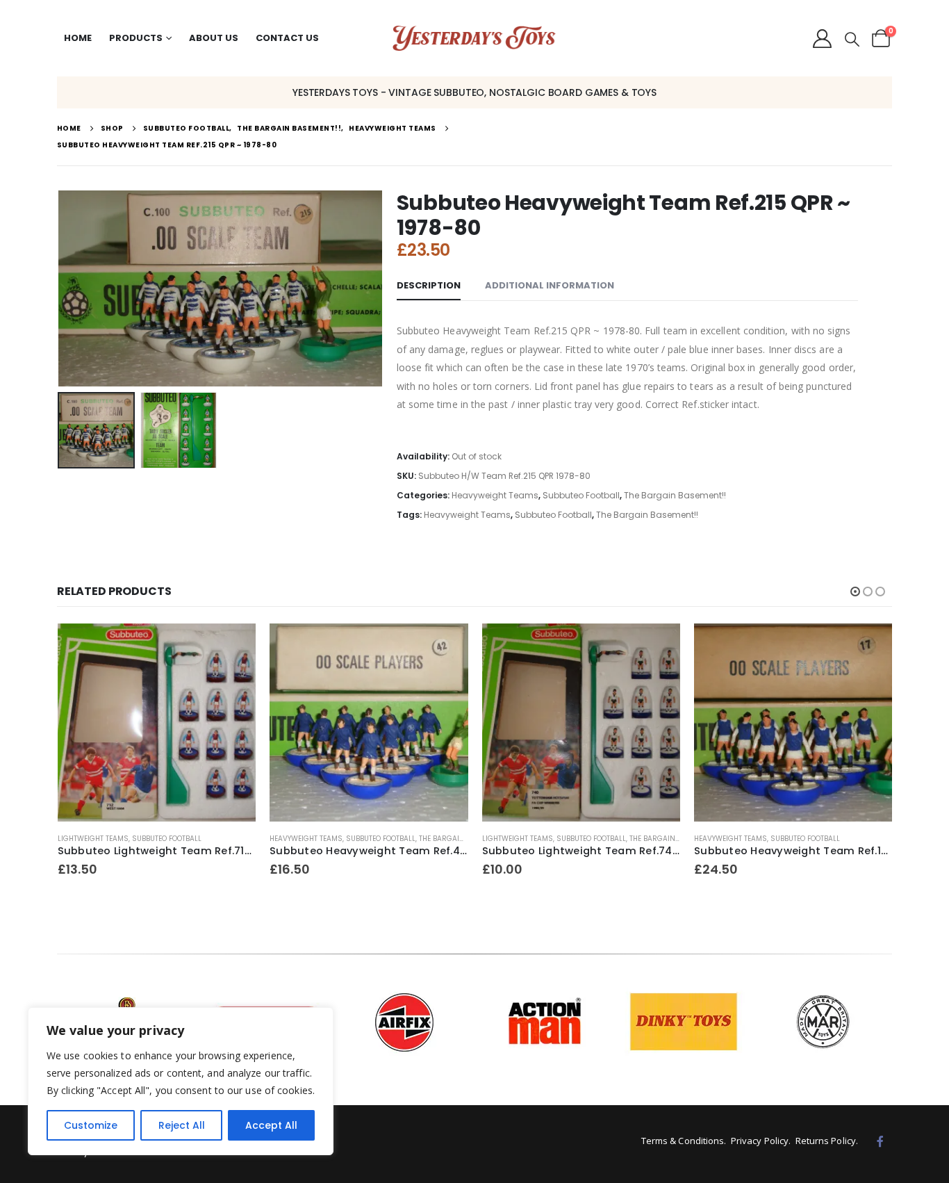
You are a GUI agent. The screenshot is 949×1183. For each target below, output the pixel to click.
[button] (852, 39)
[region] (180, 1081)
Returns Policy (825, 1140)
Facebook (880, 1141)
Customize (90, 1125)
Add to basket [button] (232, 646)
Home (78, 37)
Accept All (271, 1125)
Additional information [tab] (549, 285)
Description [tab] (429, 285)
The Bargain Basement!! (675, 495)
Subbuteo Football (581, 495)
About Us (213, 37)
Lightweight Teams (93, 838)
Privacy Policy (760, 1140)
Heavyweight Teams (495, 495)
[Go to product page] (157, 722)
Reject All (181, 1125)
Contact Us (287, 37)
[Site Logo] (474, 38)
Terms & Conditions (683, 1140)
